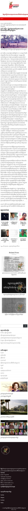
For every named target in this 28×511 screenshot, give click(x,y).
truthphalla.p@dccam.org (8, 483)
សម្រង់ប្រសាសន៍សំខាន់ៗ (6, 371)
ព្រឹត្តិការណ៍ (3, 358)
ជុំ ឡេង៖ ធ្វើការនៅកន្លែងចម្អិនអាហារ (8, 340)
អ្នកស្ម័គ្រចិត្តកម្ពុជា (4, 378)
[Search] (25, 325)
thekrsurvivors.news (8, 485)
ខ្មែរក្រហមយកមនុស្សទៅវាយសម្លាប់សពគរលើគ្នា (10, 343)
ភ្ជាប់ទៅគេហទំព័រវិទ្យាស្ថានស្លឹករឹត (7, 417)
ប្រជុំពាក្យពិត (3, 355)
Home (2, 23)
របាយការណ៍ (3, 360)
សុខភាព (2, 373)
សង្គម (2, 368)
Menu (2, 19)
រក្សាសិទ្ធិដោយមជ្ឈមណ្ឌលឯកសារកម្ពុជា (8, 487)
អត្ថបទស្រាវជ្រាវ (7, 23)
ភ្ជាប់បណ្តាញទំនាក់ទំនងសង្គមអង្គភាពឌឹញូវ (9, 437)
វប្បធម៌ (2, 365)
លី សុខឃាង (5, 246)
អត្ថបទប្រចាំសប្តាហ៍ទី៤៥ (14, 246)
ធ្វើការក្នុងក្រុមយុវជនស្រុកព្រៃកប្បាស (8, 335)
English (2, 353)
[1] (5, 53)
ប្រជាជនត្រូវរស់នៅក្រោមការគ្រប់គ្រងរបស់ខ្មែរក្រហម (11, 338)
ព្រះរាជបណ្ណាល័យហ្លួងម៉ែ (6, 396)
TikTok (2, 503)
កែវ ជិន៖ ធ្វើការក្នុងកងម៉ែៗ (6, 333)
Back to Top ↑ (14, 509)
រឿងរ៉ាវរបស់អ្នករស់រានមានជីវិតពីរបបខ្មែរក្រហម (10, 363)
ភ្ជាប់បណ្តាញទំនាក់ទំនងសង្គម (7, 394)
